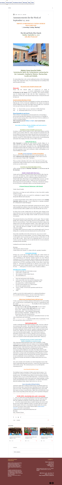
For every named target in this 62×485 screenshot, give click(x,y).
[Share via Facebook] (13, 417)
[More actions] (48, 14)
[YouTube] (53, 483)
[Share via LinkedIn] (18, 417)
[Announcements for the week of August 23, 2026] (31, 431)
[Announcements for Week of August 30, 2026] (15, 431)
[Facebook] (50, 483)
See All (53, 425)
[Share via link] (20, 417)
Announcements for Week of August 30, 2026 (14, 437)
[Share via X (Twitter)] (15, 417)
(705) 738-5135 (51, 474)
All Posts (9, 7)
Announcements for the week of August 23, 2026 (31, 437)
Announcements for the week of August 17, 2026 (46, 437)
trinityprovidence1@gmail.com (48, 475)
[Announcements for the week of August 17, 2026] (47, 431)
